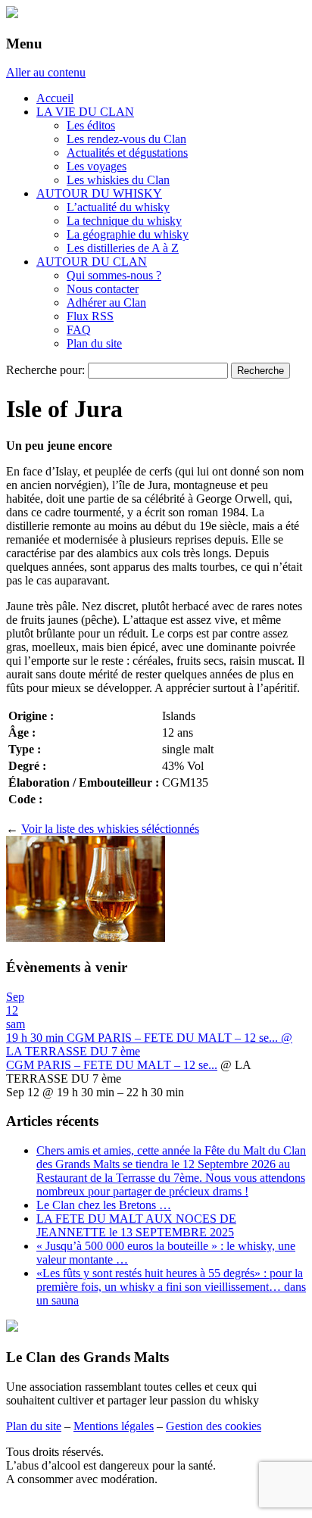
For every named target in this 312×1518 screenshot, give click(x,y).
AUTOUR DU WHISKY (99, 193)
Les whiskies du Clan (118, 179)
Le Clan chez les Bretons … (103, 1205)
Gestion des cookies (213, 1426)
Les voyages (96, 166)
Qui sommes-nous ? (114, 275)
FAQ (79, 329)
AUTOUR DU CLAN (91, 261)
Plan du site (94, 343)
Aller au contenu (46, 72)
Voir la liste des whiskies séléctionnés (110, 828)
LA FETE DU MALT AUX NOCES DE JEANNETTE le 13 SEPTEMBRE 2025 (136, 1225)
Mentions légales (113, 1426)
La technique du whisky (124, 220)
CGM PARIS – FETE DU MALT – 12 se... (111, 1064)
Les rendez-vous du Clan (126, 138)
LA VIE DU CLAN (85, 111)
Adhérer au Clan (106, 302)
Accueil (54, 98)
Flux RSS (90, 316)
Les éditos (91, 125)
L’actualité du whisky (118, 207)
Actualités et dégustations (127, 152)
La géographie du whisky (128, 234)
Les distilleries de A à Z (123, 248)
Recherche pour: (45, 369)
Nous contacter (103, 288)
